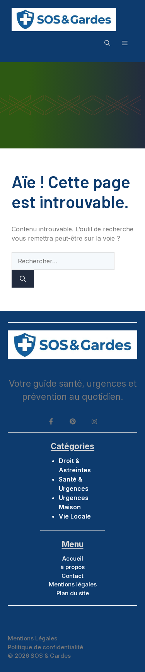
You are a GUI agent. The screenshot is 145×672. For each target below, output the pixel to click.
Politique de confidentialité (45, 647)
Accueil (72, 558)
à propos (72, 567)
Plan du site (72, 593)
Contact (72, 575)
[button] (107, 42)
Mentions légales (73, 584)
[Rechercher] (23, 279)
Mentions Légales (32, 638)
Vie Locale (75, 516)
